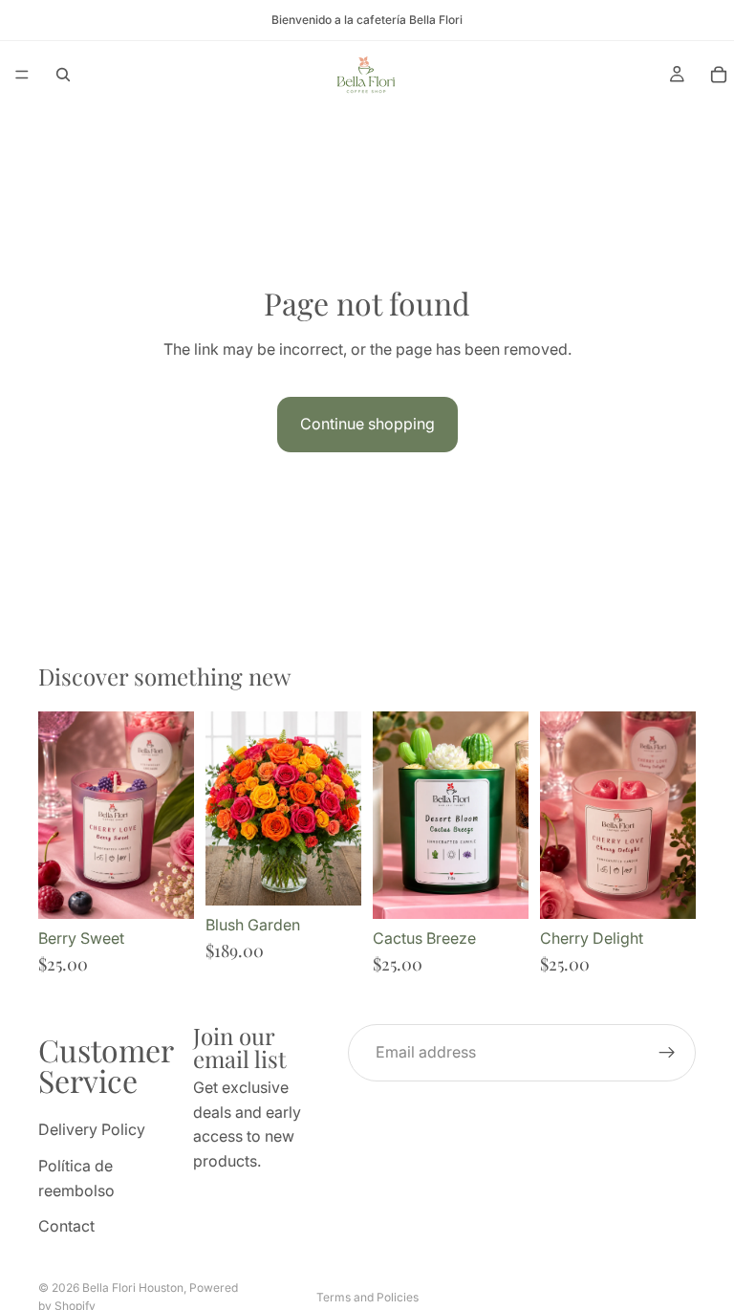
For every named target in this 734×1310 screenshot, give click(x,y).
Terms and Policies (367, 1297)
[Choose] (331, 877)
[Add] (164, 889)
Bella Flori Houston (133, 1287)
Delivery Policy (91, 1130)
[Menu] (22, 75)
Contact (66, 1226)
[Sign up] (667, 1053)
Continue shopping (367, 423)
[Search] (63, 75)
